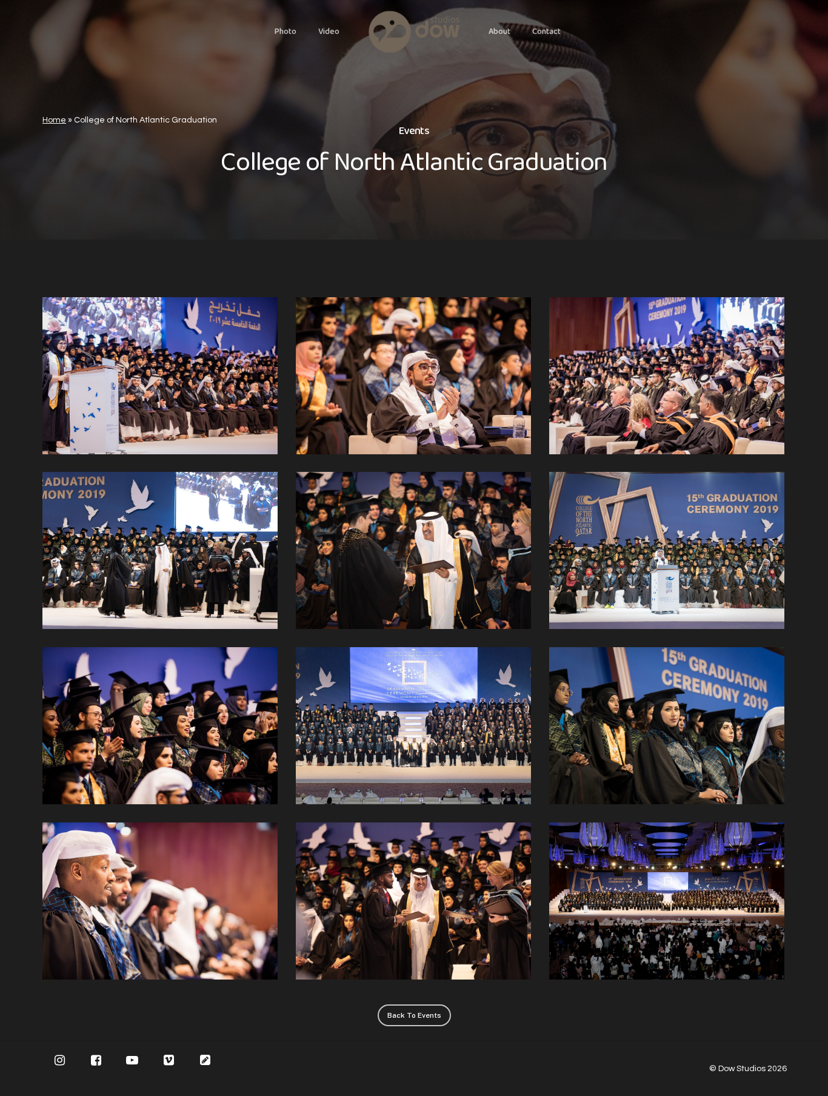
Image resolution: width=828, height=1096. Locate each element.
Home (54, 120)
